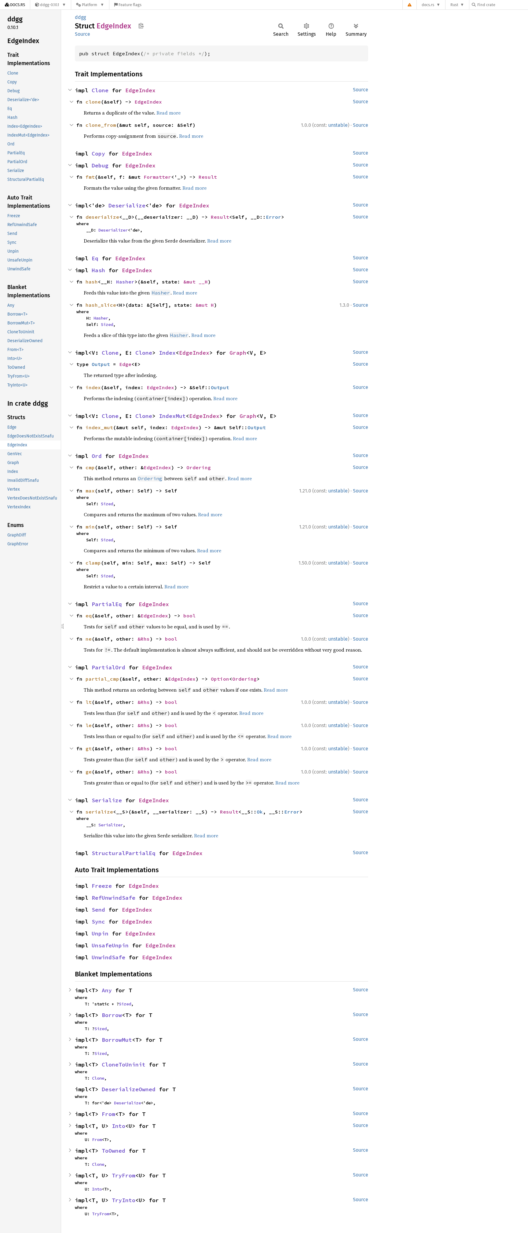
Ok (260, 812)
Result (208, 177)
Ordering (198, 467)
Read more (168, 112)
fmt (90, 177)
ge (89, 772)
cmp (90, 467)
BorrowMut (117, 1039)
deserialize (102, 217)
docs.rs (428, 4)
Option (220, 679)
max (90, 491)
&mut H (205, 305)
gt (89, 748)
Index (167, 352)
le (89, 725)
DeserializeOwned (129, 1089)
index (93, 387)
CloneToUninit (123, 1064)
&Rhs (144, 639)
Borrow (112, 1015)
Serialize (107, 800)
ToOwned (113, 1150)
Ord (97, 455)
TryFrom (123, 1175)
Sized (107, 324)
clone (93, 102)
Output (101, 364)
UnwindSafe (108, 957)
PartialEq (107, 604)
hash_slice (101, 305)
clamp (93, 563)
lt (89, 702)
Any (107, 990)
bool (189, 616)
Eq (95, 258)
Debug (100, 165)
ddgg (80, 17)
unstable (338, 125)
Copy (98, 153)
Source (82, 34)
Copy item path (141, 25)
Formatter (157, 177)
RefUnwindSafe (113, 897)
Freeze (102, 885)
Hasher (125, 282)
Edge (125, 364)
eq (89, 616)
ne (89, 639)
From (108, 1114)
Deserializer (113, 230)
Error (273, 217)
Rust (454, 4)
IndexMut (172, 415)
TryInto (123, 1200)
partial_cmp (102, 679)
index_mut (99, 427)
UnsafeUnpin (110, 945)
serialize (99, 812)
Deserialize (126, 205)
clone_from (101, 125)
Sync (98, 921)
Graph (237, 352)
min (90, 527)
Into (118, 1125)
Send (98, 909)
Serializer (110, 825)
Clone (100, 90)
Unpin (100, 933)
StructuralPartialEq (124, 853)
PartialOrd (108, 667)
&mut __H (195, 282)
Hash (98, 270)
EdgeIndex (140, 90)
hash (92, 282)
